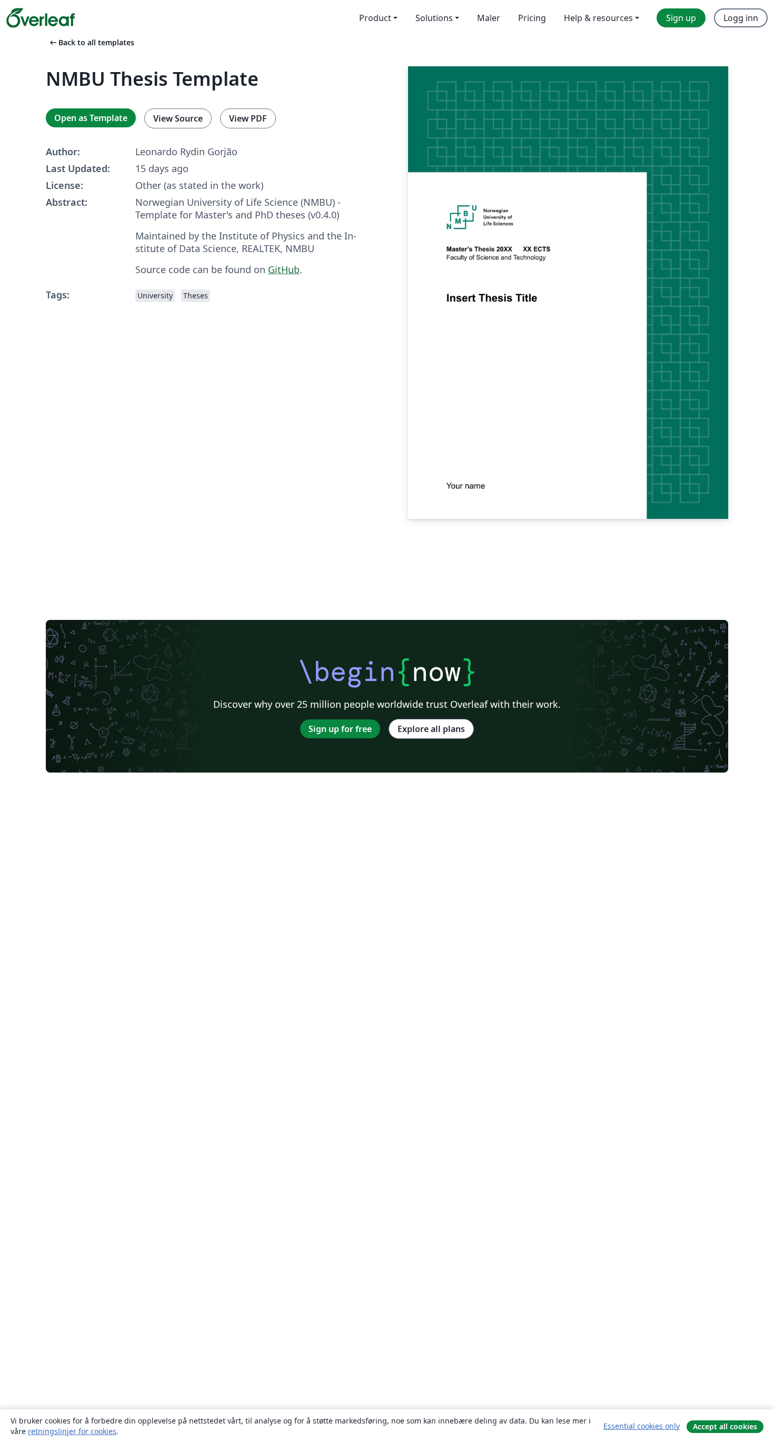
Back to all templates (91, 42)
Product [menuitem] (375, 18)
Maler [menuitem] (488, 18)
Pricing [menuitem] (532, 18)
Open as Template (90, 118)
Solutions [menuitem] (434, 18)
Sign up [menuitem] (681, 18)
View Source (178, 118)
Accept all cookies (725, 1426)
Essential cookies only (641, 1426)
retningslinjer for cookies (72, 1431)
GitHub (284, 269)
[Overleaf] (40, 18)
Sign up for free (340, 729)
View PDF (248, 118)
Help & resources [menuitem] (598, 18)
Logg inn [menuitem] (740, 18)
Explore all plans (431, 729)
